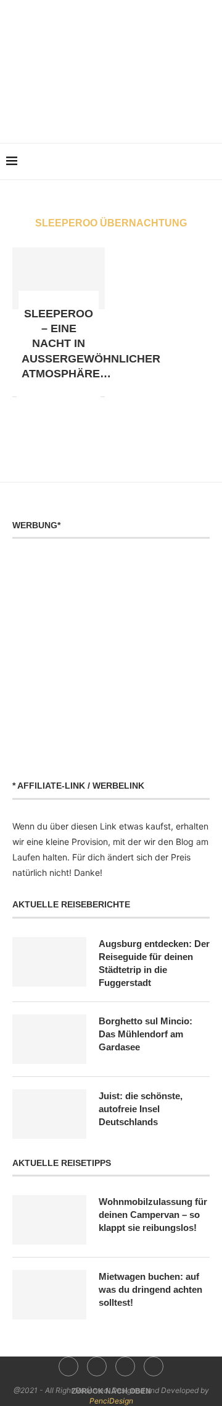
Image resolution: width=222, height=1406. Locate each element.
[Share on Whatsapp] (52, 396)
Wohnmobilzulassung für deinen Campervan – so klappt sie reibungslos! (153, 1214)
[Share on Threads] (78, 396)
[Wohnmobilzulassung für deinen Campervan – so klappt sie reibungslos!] (49, 1220)
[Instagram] (102, 113)
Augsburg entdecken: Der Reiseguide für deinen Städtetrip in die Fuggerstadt (154, 963)
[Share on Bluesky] (91, 396)
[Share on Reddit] (39, 396)
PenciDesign (111, 1400)
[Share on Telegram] (65, 396)
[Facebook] (85, 113)
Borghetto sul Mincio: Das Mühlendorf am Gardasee (145, 1034)
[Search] (210, 161)
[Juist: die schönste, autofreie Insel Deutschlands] (49, 1114)
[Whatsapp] (137, 113)
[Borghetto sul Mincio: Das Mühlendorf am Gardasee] (49, 1039)
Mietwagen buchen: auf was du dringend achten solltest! (150, 1289)
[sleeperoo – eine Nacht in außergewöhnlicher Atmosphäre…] (58, 278)
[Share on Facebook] (26, 396)
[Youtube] (120, 113)
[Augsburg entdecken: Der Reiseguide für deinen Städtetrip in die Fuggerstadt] (49, 962)
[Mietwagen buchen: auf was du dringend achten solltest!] (49, 1294)
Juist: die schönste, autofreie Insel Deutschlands (141, 1109)
